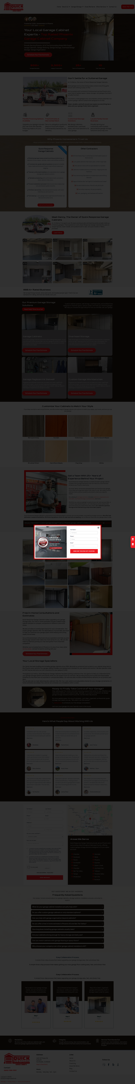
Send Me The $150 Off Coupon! (84, 551)
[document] (67, 542)
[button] (98, 527)
